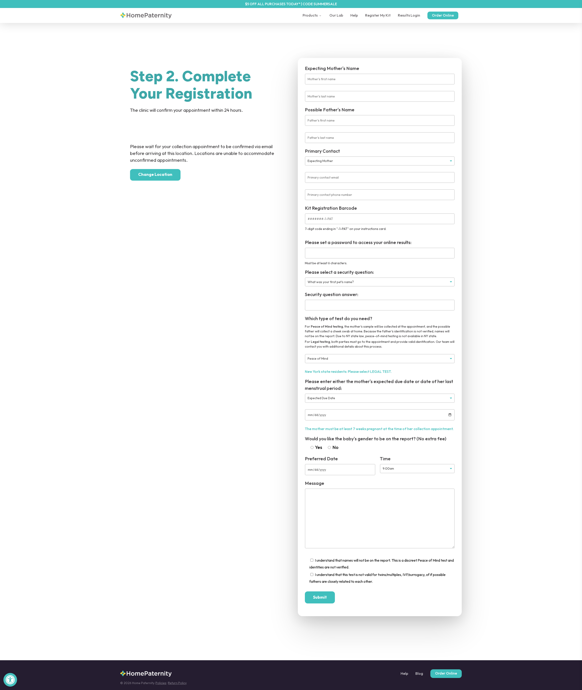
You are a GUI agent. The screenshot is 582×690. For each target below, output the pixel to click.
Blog (419, 674)
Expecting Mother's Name (332, 68)
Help (404, 674)
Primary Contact (322, 151)
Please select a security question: (339, 272)
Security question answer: (331, 294)
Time (385, 458)
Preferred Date (321, 458)
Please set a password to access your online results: (358, 242)
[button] (10, 680)
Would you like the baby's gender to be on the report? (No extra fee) (375, 438)
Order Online (446, 673)
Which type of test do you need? (338, 318)
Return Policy (177, 683)
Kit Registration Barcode (331, 208)
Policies (161, 683)
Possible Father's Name (329, 109)
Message (314, 483)
